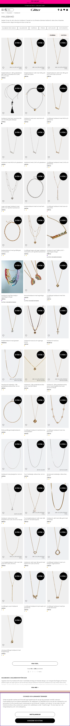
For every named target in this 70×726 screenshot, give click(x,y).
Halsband (17, 13)
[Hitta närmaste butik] (59, 10)
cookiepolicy (22, 706)
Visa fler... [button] (35, 663)
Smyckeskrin (63, 28)
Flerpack (34, 28)
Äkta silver (52, 28)
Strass (43, 28)
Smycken (9, 13)
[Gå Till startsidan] (35, 10)
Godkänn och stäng (35, 721)
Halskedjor (23, 28)
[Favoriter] (64, 10)
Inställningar (35, 714)
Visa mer (34, 687)
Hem (2, 13)
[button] (61, 10)
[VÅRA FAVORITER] (64, 35)
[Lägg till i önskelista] (3, 68)
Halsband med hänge (9, 28)
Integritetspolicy (8, 706)
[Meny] (2, 10)
